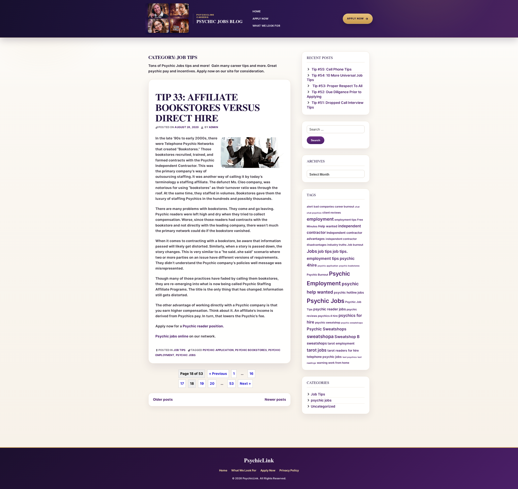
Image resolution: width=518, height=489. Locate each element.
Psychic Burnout (317, 274)
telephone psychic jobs (324, 357)
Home (223, 470)
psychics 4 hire (328, 315)
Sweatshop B (347, 336)
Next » (245, 384)
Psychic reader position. (203, 326)
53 (231, 384)
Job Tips (179, 350)
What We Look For (243, 470)
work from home (338, 362)
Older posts (163, 399)
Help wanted (327, 226)
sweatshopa (320, 336)
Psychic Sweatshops (326, 329)
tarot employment (341, 343)
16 (251, 374)
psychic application (218, 350)
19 (202, 384)
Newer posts (275, 399)
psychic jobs (321, 400)
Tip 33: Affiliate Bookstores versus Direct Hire (207, 107)
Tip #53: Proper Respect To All (337, 86)
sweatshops (317, 343)
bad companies (324, 206)
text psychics (350, 357)
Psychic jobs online (171, 336)
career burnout (344, 206)
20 (212, 384)
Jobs (312, 251)
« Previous (218, 374)
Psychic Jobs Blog (219, 21)
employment (320, 219)
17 (182, 384)
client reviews (331, 212)
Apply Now (357, 19)
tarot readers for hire (343, 350)
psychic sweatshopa (352, 322)
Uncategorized (323, 406)
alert (310, 206)
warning (322, 362)
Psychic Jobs (186, 355)
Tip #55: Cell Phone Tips (331, 69)
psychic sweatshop (327, 322)
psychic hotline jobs (349, 292)
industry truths (336, 244)
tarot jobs (317, 350)
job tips (325, 251)
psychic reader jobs (329, 309)
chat (357, 207)
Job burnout (355, 244)
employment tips (345, 219)
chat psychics (314, 213)
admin (213, 127)
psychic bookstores (251, 350)
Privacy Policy (289, 470)
